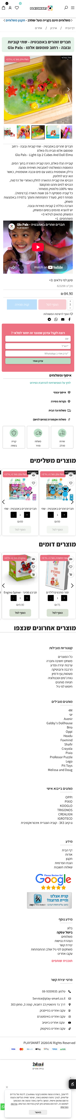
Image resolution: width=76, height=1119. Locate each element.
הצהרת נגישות (63, 941)
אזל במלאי (66, 57)
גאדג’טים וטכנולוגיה (60, 678)
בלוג (69, 928)
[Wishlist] (16, 7)
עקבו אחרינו (65, 953)
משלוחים (66, 936)
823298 (61, 286)
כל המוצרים (65, 656)
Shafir (68, 744)
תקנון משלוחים (15, 20)
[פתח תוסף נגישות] (72, 1084)
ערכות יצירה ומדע (61, 665)
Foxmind (66, 740)
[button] (7, 90)
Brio (69, 727)
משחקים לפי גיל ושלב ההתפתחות (51, 949)
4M (70, 710)
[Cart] (3, 7)
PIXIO (68, 801)
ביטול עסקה (64, 932)
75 (21, 605)
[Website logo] (41, 8)
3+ (50, 280)
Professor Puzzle (61, 757)
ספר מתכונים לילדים (20, 592)
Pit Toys (67, 765)
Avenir (68, 719)
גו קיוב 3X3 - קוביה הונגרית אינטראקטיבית (46, 823)
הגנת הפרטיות (63, 863)
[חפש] (66, 7)
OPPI (68, 797)
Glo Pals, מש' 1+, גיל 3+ (17, 59)
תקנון (69, 858)
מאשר (38, 1112)
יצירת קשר (65, 945)
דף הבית (67, 850)
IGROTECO (65, 818)
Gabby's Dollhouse (59, 723)
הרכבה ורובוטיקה (62, 669)
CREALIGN (65, 814)
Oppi (69, 731)
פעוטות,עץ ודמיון (62, 673)
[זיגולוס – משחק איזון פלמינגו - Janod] (57, 584)
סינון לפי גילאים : (62, 280)
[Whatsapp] (3, 1106)
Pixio (69, 753)
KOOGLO (66, 806)
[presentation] (4, 20)
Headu (67, 736)
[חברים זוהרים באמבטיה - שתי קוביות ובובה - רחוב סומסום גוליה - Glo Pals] (57, 505)
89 (58, 521)
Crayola (67, 748)
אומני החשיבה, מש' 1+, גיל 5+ (17, 558)
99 (21, 521)
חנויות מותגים (63, 682)
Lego (69, 761)
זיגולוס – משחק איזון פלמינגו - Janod (57, 594)
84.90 (68, 293)
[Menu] (72, 7)
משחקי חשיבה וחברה (59, 661)
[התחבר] (10, 7)
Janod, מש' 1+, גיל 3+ (52, 558)
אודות (68, 854)
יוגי (70, 714)
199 (59, 605)
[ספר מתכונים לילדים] (20, 589)
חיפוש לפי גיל (64, 686)
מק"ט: (69, 286)
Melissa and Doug (60, 770)
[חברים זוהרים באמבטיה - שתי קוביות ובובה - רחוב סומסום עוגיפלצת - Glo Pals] (20, 505)
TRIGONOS (64, 810)
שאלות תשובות (63, 867)
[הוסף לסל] (33, 574)
